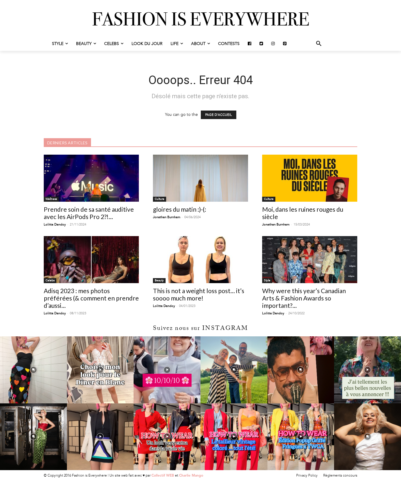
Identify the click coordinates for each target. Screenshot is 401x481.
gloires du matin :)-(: (179, 209)
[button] (319, 44)
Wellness (51, 199)
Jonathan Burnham (166, 217)
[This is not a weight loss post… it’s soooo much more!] (200, 259)
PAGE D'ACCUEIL (218, 115)
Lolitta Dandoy (55, 224)
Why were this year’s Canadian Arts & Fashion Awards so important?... (304, 298)
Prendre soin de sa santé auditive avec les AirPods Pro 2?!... (89, 213)
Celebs (50, 280)
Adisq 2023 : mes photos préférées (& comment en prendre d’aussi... (91, 298)
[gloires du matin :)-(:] (200, 178)
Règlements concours (340, 475)
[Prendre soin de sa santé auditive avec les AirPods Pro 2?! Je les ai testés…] (91, 178)
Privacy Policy (307, 475)
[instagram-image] (33, 369)
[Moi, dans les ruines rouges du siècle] (309, 178)
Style (267, 280)
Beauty (159, 280)
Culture (159, 199)
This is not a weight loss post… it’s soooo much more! (198, 294)
